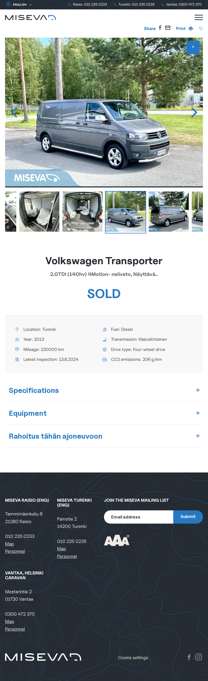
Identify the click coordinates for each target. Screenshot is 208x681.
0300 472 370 (20, 614)
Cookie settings (133, 657)
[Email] (167, 28)
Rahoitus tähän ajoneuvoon (55, 436)
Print (181, 28)
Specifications (34, 390)
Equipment (28, 413)
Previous (14, 112)
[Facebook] (160, 28)
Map (9, 544)
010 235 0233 (19, 536)
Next (194, 112)
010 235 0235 (71, 541)
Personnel (15, 551)
